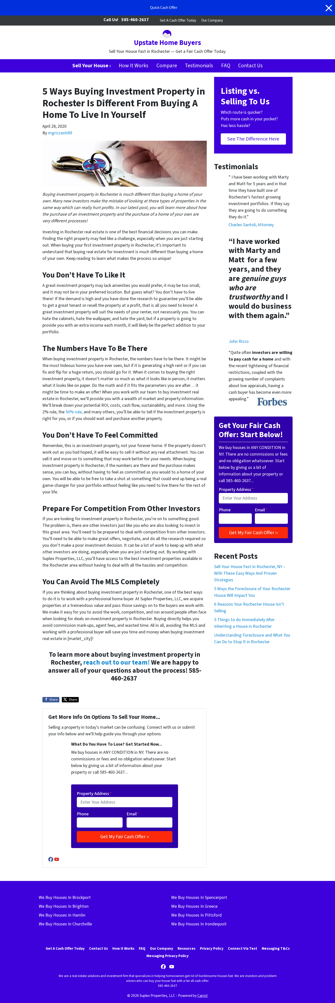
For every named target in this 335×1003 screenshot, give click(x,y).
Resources (186, 948)
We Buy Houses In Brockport (65, 897)
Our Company (212, 20)
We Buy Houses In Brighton (64, 906)
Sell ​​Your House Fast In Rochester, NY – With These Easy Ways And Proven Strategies (249, 573)
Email (133, 814)
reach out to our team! (116, 662)
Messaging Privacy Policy (167, 956)
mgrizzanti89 (60, 133)
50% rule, (74, 412)
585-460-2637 (135, 20)
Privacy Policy (211, 948)
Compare (166, 66)
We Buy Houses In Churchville (65, 924)
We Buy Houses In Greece (194, 906)
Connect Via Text (242, 948)
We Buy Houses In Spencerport (199, 897)
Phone (83, 814)
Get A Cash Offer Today (178, 20)
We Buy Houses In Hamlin (62, 915)
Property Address (94, 794)
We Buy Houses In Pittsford (196, 915)
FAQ (225, 66)
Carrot (202, 995)
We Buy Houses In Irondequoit (199, 924)
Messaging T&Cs (276, 948)
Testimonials (199, 66)
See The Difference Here (253, 138)
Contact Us (250, 66)
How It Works (133, 66)
